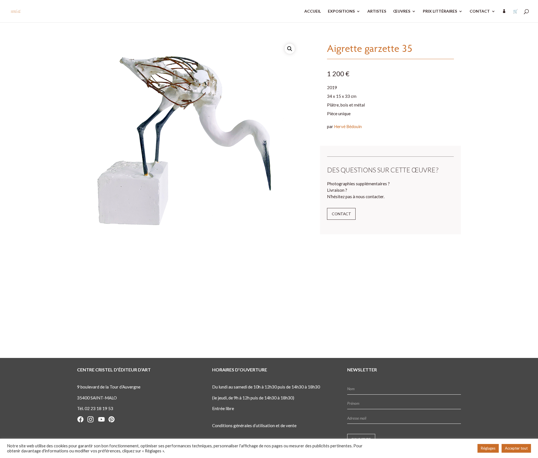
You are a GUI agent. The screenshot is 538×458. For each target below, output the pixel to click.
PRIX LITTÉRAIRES (440, 11)
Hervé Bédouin (348, 126)
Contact (341, 213)
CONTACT (480, 11)
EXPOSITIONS (341, 11)
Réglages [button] (488, 448)
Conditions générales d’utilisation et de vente (254, 425)
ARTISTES (376, 11)
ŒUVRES (401, 11)
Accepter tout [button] (516, 448)
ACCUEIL (312, 11)
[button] (290, 49)
